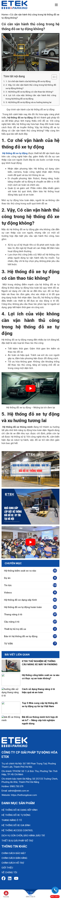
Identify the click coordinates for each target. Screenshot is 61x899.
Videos (8, 592)
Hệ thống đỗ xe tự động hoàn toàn (23, 607)
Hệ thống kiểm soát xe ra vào (20, 570)
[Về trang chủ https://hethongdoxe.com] (14, 4)
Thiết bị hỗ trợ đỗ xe (15, 629)
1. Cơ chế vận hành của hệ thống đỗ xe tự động (28, 81)
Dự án (7, 578)
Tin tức (8, 585)
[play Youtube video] (30, 388)
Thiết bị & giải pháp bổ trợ (17, 840)
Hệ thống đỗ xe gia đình (16, 825)
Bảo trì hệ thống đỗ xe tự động (20, 636)
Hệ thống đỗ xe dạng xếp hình (20, 600)
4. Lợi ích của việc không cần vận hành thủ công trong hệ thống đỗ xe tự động (31, 97)
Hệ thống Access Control (17, 830)
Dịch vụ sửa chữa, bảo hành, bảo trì (23, 835)
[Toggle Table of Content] (52, 77)
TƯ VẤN (8, 643)
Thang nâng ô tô (13, 614)
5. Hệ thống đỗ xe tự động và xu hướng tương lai (28, 102)
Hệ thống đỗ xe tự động (16, 815)
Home (5, 14)
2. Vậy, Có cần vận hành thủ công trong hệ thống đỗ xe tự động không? (31, 87)
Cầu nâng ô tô (11, 621)
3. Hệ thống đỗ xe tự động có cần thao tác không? (29, 91)
